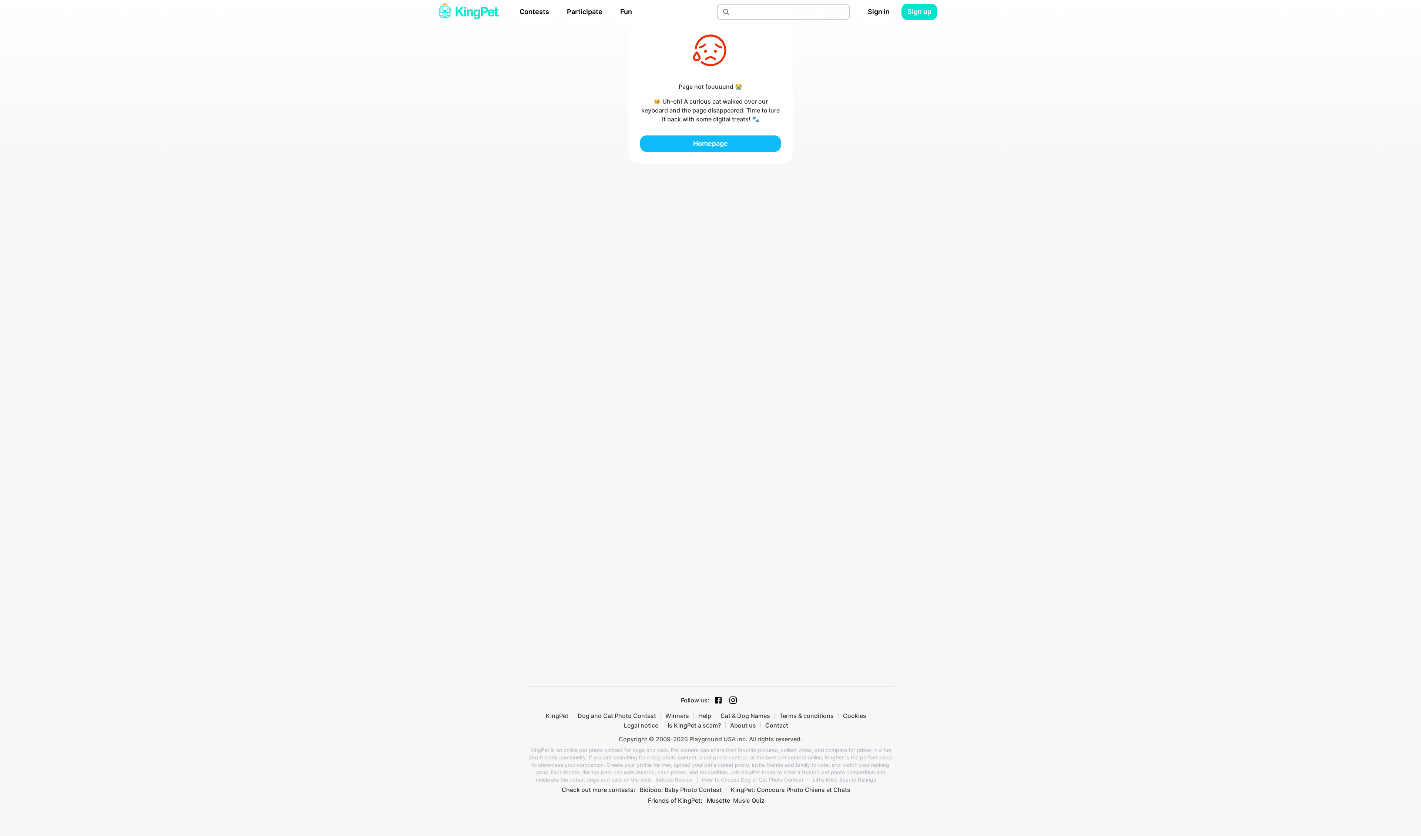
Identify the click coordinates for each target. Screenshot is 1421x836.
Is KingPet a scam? (694, 725)
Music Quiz (749, 800)
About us (743, 725)
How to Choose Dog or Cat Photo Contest (752, 780)
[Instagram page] (733, 700)
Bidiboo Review (674, 780)
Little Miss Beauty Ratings (844, 780)
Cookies (854, 716)
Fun (626, 12)
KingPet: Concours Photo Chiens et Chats (790, 790)
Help (704, 716)
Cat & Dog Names (745, 716)
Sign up (919, 12)
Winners (677, 716)
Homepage (710, 143)
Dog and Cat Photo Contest (617, 716)
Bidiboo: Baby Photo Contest (681, 790)
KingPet (557, 716)
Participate (584, 12)
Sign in (879, 12)
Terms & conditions (806, 716)
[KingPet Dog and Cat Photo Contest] (468, 12)
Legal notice (641, 725)
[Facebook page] (718, 700)
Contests (534, 12)
